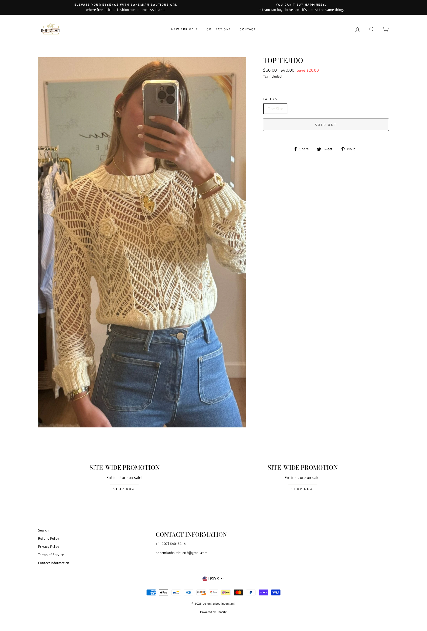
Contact (248, 29)
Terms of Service (51, 554)
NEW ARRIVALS (184, 29)
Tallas (270, 99)
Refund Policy (48, 538)
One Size (275, 109)
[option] (126, 7)
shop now (124, 489)
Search (43, 530)
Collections (219, 29)
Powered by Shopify (213, 612)
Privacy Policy (48, 546)
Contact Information (53, 562)
